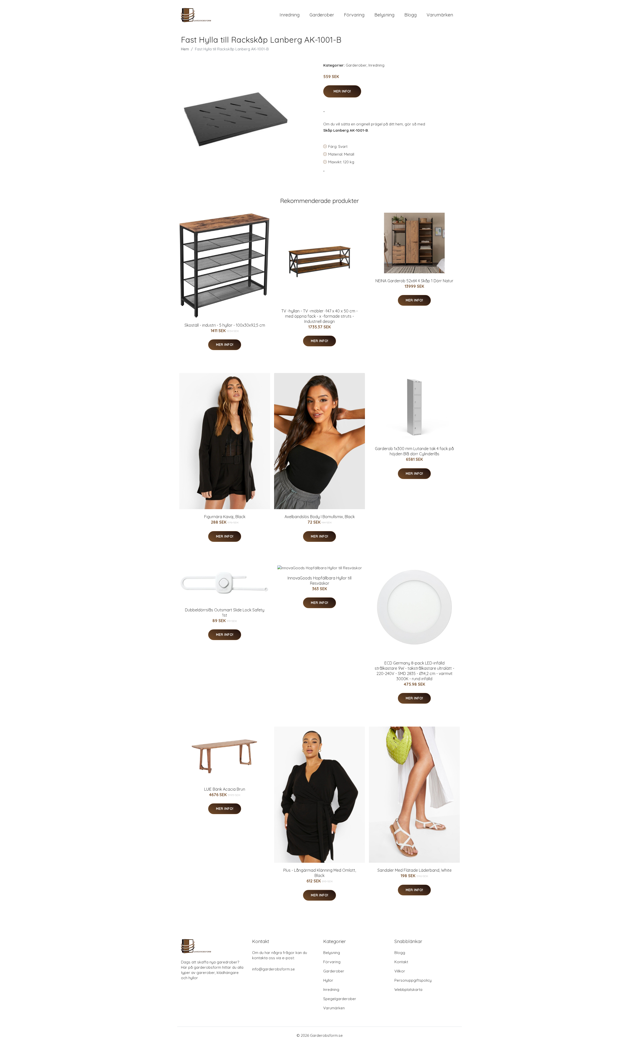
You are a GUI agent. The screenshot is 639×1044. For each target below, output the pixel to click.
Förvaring (354, 15)
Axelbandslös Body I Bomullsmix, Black (320, 516)
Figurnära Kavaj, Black (224, 516)
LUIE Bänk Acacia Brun (224, 789)
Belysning (384, 15)
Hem (185, 49)
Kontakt (401, 961)
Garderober (322, 15)
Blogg (410, 15)
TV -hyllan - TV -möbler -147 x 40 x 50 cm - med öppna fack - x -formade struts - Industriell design (319, 316)
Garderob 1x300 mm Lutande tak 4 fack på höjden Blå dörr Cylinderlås (414, 451)
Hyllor (328, 980)
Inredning (290, 15)
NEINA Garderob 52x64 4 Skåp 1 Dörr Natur (414, 280)
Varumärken (440, 15)
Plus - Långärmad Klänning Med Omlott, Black (319, 873)
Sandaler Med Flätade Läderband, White (414, 870)
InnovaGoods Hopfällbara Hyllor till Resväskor (319, 580)
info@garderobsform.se (273, 969)
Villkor (399, 971)
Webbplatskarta (408, 989)
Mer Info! (342, 91)
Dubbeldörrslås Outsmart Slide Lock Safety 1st (224, 612)
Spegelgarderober (339, 998)
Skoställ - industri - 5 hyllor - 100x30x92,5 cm (224, 325)
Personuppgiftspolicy (413, 980)
